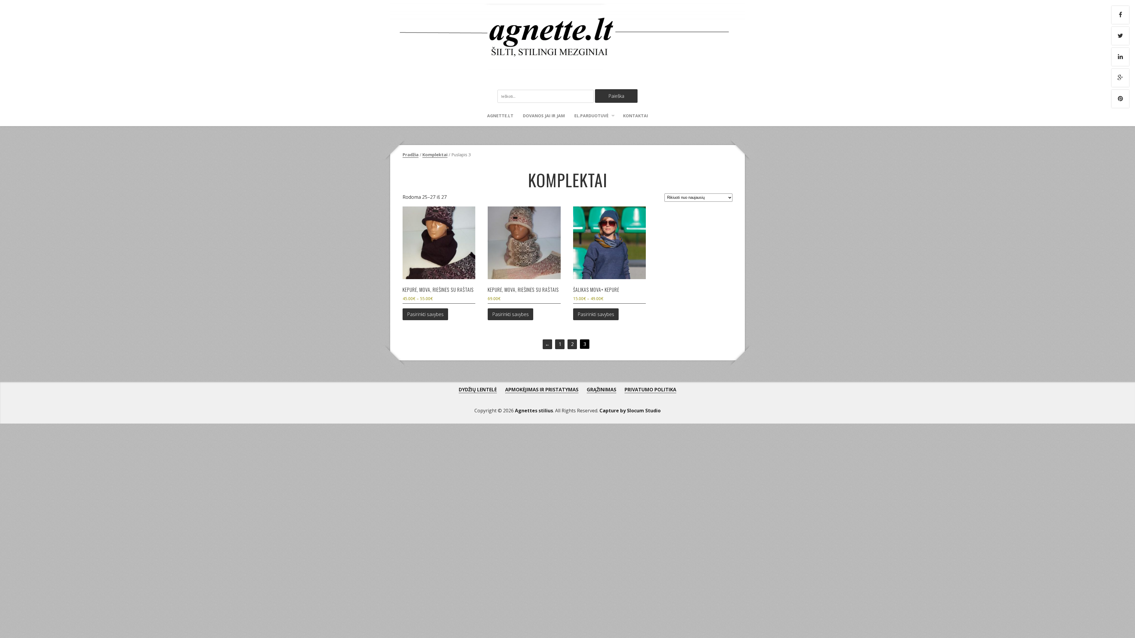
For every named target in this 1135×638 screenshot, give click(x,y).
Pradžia (411, 154)
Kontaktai (635, 115)
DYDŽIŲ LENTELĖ (478, 389)
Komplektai (434, 154)
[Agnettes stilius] (567, 64)
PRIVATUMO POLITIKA (650, 389)
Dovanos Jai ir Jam (544, 115)
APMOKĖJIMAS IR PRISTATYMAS (541, 389)
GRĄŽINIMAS (601, 389)
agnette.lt (500, 115)
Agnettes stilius (534, 410)
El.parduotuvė (591, 115)
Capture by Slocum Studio (630, 410)
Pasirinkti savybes (425, 314)
